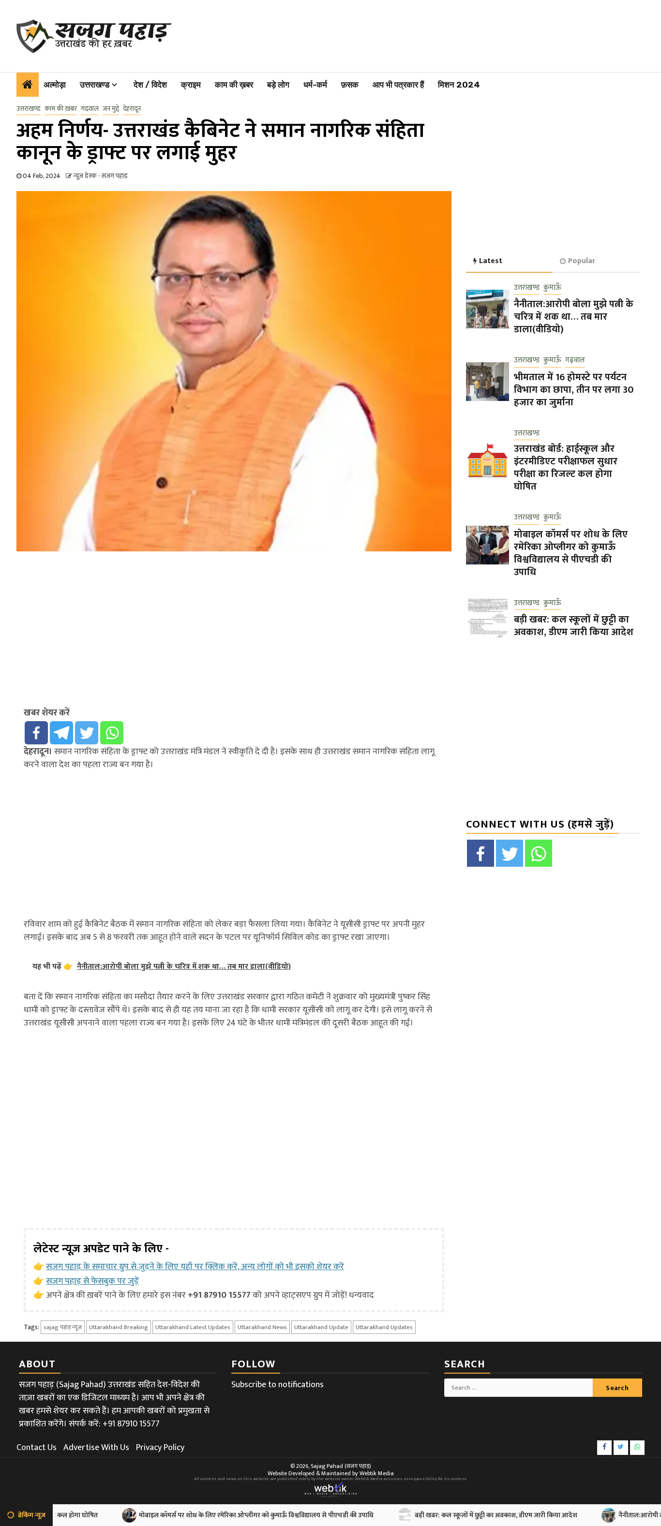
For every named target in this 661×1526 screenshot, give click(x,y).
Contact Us (36, 1447)
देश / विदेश (150, 84)
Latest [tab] (490, 260)
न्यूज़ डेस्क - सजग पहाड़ (100, 175)
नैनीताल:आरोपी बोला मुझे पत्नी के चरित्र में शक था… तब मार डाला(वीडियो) (573, 317)
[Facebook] (36, 732)
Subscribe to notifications (277, 1385)
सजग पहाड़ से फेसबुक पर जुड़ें (92, 1281)
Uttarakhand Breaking (118, 1327)
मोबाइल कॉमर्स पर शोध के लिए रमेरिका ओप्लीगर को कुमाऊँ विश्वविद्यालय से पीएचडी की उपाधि (571, 553)
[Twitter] (86, 732)
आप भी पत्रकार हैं (398, 84)
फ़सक (350, 84)
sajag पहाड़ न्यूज (63, 1327)
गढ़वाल (90, 109)
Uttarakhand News (262, 1327)
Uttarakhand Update (321, 1327)
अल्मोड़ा (55, 84)
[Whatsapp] (111, 732)
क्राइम (191, 84)
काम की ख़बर (234, 84)
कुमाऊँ (552, 288)
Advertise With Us (96, 1447)
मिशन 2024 (459, 84)
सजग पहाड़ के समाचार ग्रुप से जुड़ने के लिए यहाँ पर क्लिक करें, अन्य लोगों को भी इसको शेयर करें (195, 1266)
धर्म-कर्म (315, 84)
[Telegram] (61, 732)
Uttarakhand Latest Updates (192, 1327)
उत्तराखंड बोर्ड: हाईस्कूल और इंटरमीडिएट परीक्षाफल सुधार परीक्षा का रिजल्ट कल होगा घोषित (565, 468)
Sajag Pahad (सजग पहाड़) (341, 1466)
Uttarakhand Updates (384, 1327)
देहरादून (132, 109)
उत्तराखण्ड (94, 84)
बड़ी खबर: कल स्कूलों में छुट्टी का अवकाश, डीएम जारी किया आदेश (573, 625)
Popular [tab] (581, 260)
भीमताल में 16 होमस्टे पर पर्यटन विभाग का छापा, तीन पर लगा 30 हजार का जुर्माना (573, 390)
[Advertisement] (405, 34)
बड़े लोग (278, 84)
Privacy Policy (160, 1447)
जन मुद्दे (111, 109)
